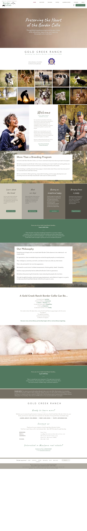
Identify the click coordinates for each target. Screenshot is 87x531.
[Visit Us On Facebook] (74, 5)
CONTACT (38, 461)
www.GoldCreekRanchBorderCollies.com (38, 391)
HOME (29, 460)
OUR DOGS (34, 460)
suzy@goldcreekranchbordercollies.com (53, 434)
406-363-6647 (48, 449)
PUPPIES (39, 460)
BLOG (50, 460)
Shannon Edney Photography (52, 464)
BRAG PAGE (55, 460)
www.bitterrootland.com (45, 450)
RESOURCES (45, 460)
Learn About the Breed (43, 143)
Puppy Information (43, 145)
